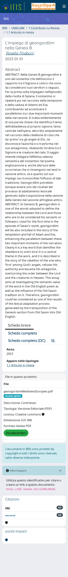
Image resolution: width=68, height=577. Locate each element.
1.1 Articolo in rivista (20, 32)
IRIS (4, 28)
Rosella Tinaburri (20, 53)
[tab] (53, 340)
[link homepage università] (43, 6)
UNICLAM (17, 28)
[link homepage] (13, 6)
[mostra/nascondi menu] (64, 6)
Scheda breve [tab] (19, 325)
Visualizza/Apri (16, 433)
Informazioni (17, 470)
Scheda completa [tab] (22, 333)
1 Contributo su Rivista (43, 28)
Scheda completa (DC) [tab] (26, 340)
